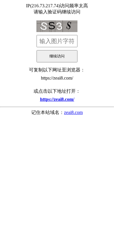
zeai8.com (73, 112)
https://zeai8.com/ (57, 77)
